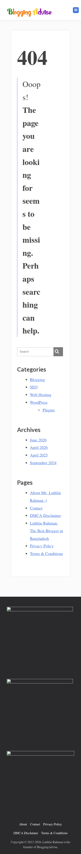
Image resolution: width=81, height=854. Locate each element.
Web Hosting (40, 394)
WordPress (38, 402)
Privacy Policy (42, 545)
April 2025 (39, 455)
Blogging (37, 379)
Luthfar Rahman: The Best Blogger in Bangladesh (46, 530)
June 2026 (38, 440)
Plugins (49, 410)
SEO (34, 387)
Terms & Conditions (46, 553)
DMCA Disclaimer (45, 515)
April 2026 (39, 447)
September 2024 (43, 462)
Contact (36, 508)
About (23, 824)
